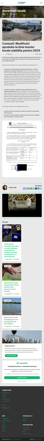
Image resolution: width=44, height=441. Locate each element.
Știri (7, 14)
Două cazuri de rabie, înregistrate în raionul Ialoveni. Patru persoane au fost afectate (11, 287)
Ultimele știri (5, 418)
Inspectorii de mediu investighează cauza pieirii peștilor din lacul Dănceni (11, 321)
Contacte (4, 394)
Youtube (24, 420)
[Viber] (29, 189)
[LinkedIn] (38, 189)
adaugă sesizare (23, 377)
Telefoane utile (26, 427)
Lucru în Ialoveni (5, 399)
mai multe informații (11, 355)
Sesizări (4, 396)
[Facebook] (24, 189)
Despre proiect (5, 392)
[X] (36, 189)
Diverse (4, 431)
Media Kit (4, 405)
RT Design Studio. (38, 439)
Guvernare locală (13, 14)
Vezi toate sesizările (22, 381)
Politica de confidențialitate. (15, 439)
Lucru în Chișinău (6, 401)
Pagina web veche (27, 433)
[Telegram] (34, 189)
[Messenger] (26, 189)
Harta (24, 431)
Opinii (3, 429)
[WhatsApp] (31, 189)
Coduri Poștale (26, 429)
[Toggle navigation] (2, 3)
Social (8, 227)
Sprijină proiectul (6, 407)
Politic (3, 424)
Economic (4, 426)
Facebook (25, 418)
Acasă (3, 14)
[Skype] (41, 189)
